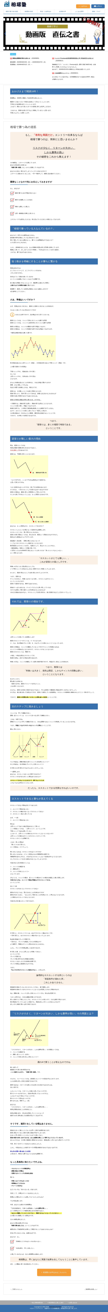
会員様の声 (62, 11)
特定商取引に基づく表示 (56, 1302)
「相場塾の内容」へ (91, 1289)
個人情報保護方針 (37, 1302)
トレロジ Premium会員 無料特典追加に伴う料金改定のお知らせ (74, 58)
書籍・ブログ (96, 11)
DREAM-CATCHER (55, 1307)
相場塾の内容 (29, 11)
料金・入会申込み (45, 11)
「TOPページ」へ (16, 1289)
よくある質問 (79, 11)
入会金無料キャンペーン (62, 73)
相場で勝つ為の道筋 (12, 11)
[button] (49, 48)
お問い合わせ (73, 1302)
